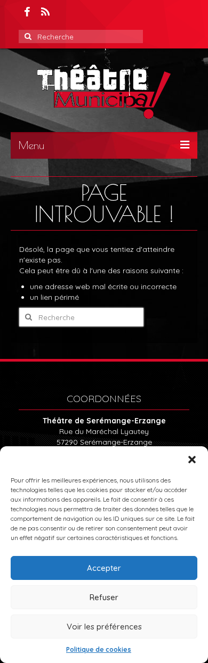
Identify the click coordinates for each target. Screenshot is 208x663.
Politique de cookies (98, 649)
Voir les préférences (104, 626)
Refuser (104, 597)
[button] (192, 459)
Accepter (104, 568)
